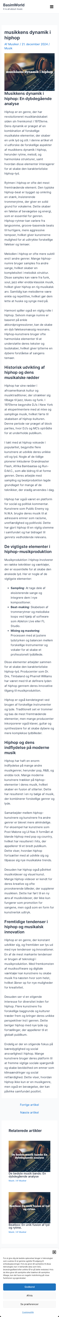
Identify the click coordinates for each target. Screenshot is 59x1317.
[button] (54, 1252)
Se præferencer (29, 1304)
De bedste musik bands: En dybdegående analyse (27, 1175)
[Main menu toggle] (52, 7)
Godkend (30, 1286)
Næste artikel (29, 1112)
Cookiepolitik (28, 1312)
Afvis (30, 1295)
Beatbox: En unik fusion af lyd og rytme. (29, 1226)
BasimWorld (14, 5)
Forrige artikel (29, 1104)
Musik (8, 48)
